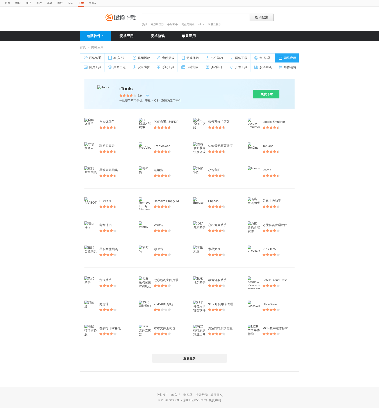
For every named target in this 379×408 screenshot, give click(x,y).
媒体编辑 (290, 67)
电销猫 (158, 170)
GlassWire (270, 304)
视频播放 (144, 58)
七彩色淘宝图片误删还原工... (170, 280)
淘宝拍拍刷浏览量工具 (223, 328)
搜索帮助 (201, 395)
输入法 (176, 395)
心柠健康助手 (217, 225)
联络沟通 (95, 58)
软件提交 (217, 395)
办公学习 (217, 58)
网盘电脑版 (188, 24)
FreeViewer (162, 146)
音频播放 (168, 58)
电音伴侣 (105, 225)
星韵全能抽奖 (108, 249)
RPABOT (105, 201)
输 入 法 (118, 58)
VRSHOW (269, 249)
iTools (126, 88)
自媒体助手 (107, 121)
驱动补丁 (217, 67)
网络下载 (241, 58)
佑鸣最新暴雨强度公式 (223, 146)
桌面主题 (119, 67)
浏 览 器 (264, 58)
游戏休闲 (192, 58)
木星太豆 (214, 249)
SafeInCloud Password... (279, 280)
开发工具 (241, 67)
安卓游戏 (158, 36)
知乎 (28, 3)
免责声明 (215, 400)
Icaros (267, 170)
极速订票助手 (217, 280)
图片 (39, 3)
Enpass (213, 201)
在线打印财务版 (110, 328)
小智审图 (214, 170)
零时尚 (158, 249)
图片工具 (95, 67)
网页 (7, 3)
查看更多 (189, 358)
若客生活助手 (272, 201)
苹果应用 (189, 36)
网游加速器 (157, 24)
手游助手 (173, 24)
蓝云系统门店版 (219, 121)
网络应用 (290, 58)
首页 (83, 47)
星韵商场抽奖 (108, 170)
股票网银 (265, 67)
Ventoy (158, 225)
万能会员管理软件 (275, 225)
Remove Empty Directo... (170, 201)
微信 (18, 3)
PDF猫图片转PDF (166, 121)
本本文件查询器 (164, 328)
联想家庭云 (107, 146)
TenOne (268, 146)
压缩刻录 (192, 67)
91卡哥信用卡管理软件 (223, 304)
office (201, 24)
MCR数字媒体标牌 (275, 328)
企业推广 (162, 395)
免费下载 (267, 94)
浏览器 (188, 395)
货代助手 (105, 280)
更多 (92, 3)
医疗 (60, 3)
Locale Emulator (274, 121)
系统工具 (168, 67)
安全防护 (144, 67)
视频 (49, 3)
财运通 (104, 304)
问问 (70, 3)
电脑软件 (94, 36)
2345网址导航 (163, 304)
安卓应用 (127, 36)
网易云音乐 (214, 24)
